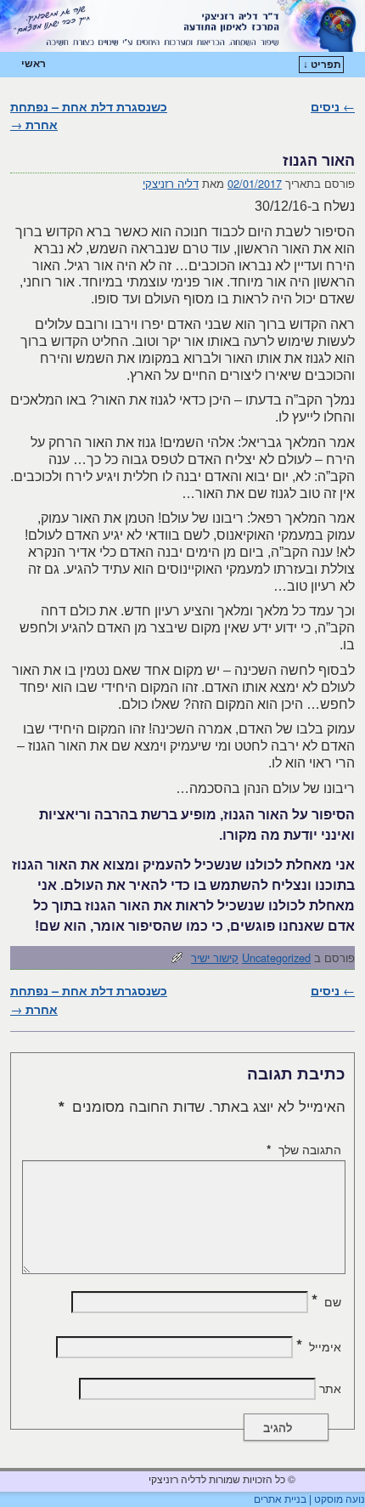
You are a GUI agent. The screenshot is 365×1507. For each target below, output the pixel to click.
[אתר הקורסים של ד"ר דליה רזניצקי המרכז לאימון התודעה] (182, 26)
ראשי (33, 64)
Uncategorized (276, 957)
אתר (330, 1388)
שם (326, 1301)
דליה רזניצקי (171, 183)
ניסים (333, 106)
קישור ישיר (215, 957)
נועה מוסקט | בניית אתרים (309, 1499)
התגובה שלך (304, 1149)
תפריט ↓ (322, 65)
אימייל (318, 1346)
